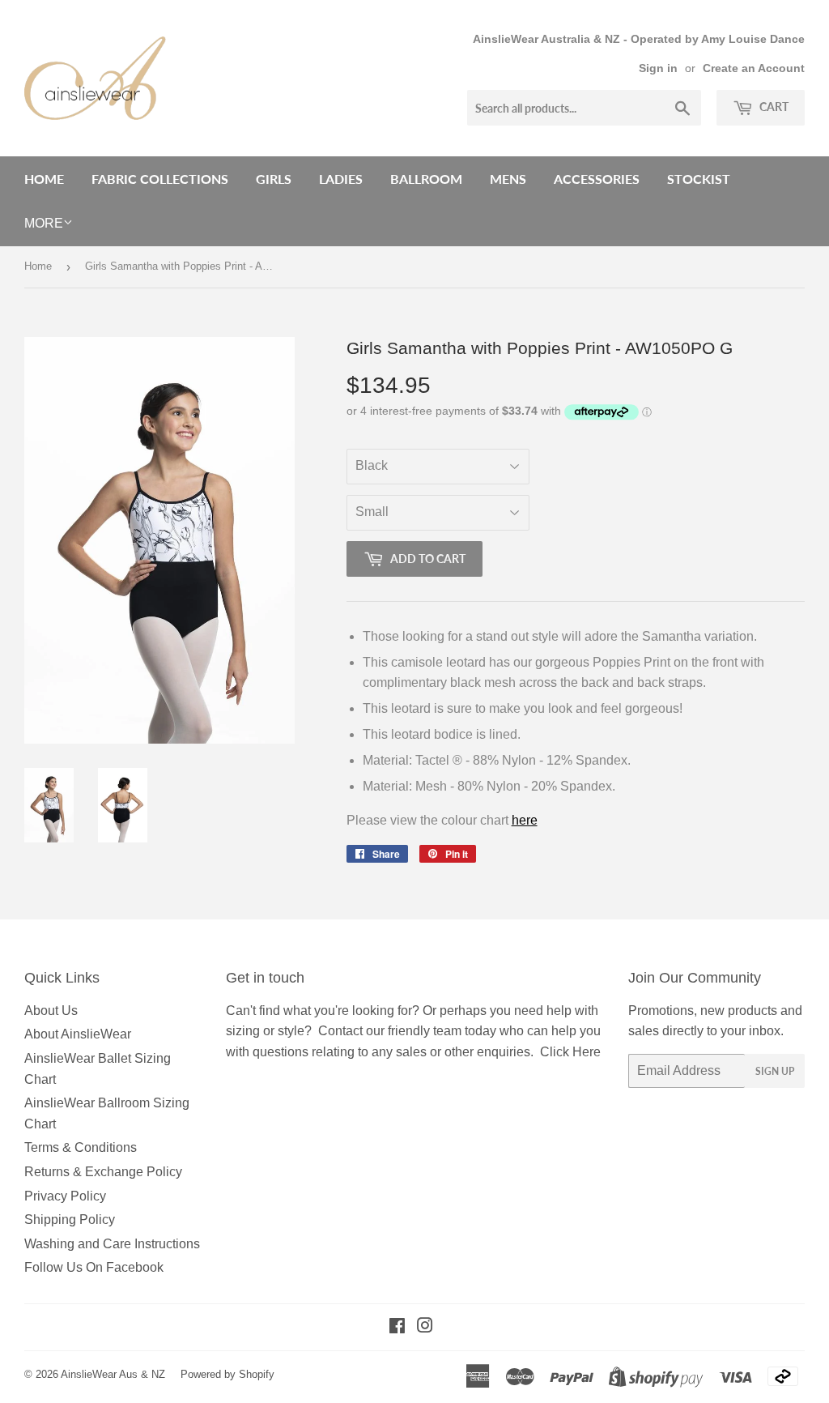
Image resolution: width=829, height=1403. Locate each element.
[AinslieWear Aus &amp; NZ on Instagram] (425, 1327)
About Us (51, 1010)
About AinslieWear (77, 1034)
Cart (773, 106)
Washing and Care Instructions (112, 1244)
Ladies (341, 178)
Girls (273, 178)
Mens (508, 178)
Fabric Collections (159, 178)
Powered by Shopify (227, 1374)
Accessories (597, 178)
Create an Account (754, 68)
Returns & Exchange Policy (103, 1172)
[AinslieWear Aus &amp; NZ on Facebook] (397, 1327)
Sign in (658, 68)
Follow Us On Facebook (94, 1267)
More (43, 223)
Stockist (698, 178)
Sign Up (774, 1071)
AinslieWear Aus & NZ (113, 1374)
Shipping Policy (69, 1219)
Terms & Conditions (80, 1147)
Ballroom (426, 178)
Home (44, 178)
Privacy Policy (65, 1196)
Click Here (570, 1052)
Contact (340, 1031)
